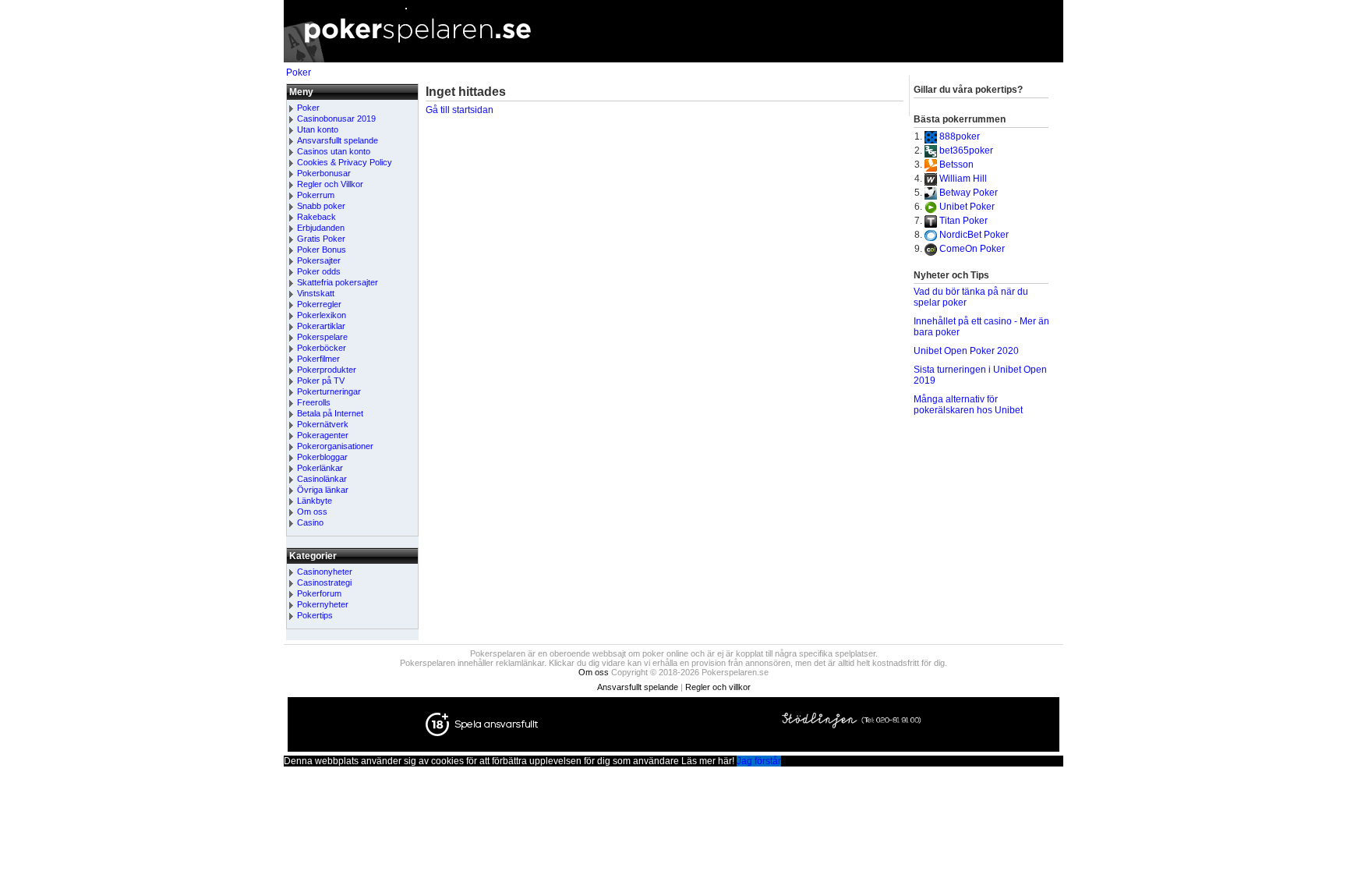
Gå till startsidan (459, 109)
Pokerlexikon (321, 315)
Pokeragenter (322, 435)
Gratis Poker (321, 238)
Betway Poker (968, 192)
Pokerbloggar (322, 457)
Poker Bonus (321, 249)
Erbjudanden (321, 227)
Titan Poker (963, 220)
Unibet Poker (967, 206)
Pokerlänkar (320, 468)
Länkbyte (314, 500)
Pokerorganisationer (335, 446)
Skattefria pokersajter (337, 282)
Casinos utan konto (333, 151)
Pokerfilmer (318, 358)
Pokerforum (319, 593)
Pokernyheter (322, 604)
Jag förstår (759, 761)
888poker (959, 136)
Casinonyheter (324, 571)
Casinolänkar (322, 478)
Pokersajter (319, 260)
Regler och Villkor (330, 184)
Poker (298, 72)
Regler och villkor (718, 687)
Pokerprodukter (326, 369)
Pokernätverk (322, 424)
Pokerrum (315, 195)
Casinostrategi (324, 582)
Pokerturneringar (329, 391)
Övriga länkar (322, 489)
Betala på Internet (330, 413)
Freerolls (314, 402)
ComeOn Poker (972, 248)
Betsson (956, 164)
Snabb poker (321, 206)
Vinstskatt (315, 293)
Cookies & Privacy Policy (344, 162)
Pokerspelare (322, 337)
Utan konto (317, 129)
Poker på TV (321, 380)
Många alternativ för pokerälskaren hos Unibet (968, 405)
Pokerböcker (321, 347)
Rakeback (316, 216)
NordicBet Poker (974, 234)
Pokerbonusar (324, 173)
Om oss (312, 511)
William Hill (963, 178)
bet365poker (966, 150)
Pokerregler (319, 304)
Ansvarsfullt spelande (337, 140)
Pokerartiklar (321, 326)
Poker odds (319, 271)
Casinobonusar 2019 (336, 118)
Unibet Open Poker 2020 (966, 350)
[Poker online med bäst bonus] (673, 59)
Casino (310, 522)
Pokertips (315, 615)
